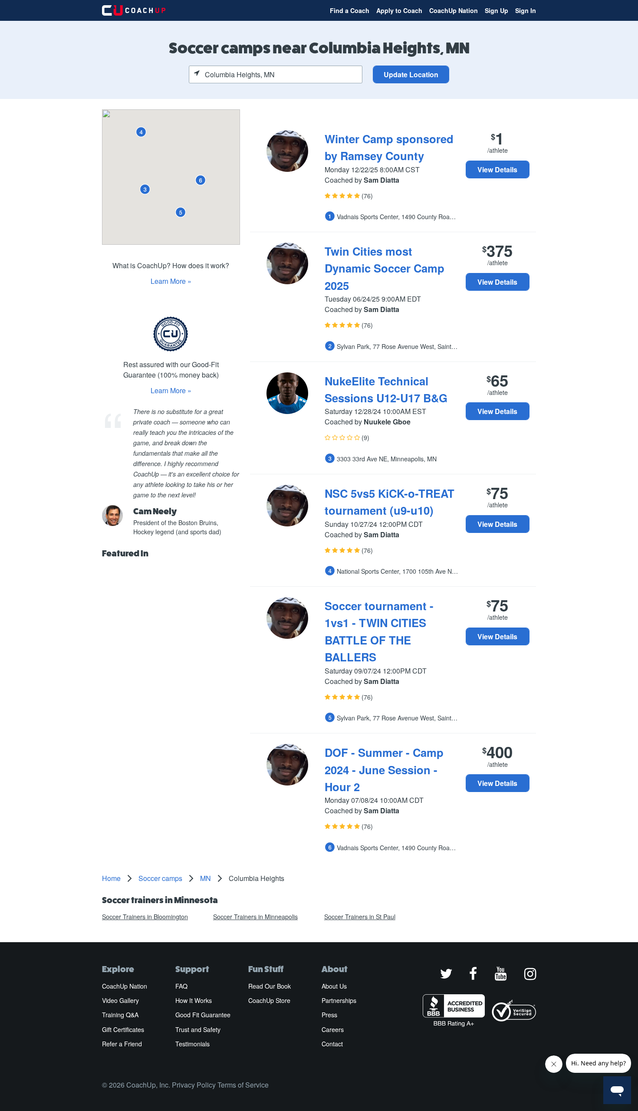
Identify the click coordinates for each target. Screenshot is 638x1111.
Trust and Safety (197, 1029)
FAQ (181, 986)
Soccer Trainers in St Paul (359, 916)
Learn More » (171, 281)
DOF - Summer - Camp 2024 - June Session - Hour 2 (384, 769)
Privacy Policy (194, 1085)
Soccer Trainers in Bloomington (145, 916)
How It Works (193, 1000)
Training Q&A (120, 1014)
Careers (333, 1029)
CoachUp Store (269, 1000)
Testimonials (192, 1043)
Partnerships (339, 1000)
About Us (334, 986)
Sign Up (496, 10)
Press (329, 1014)
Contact (332, 1043)
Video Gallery (120, 1000)
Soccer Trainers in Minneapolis (255, 916)
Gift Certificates (123, 1029)
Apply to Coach (399, 10)
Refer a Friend (122, 1043)
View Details (497, 169)
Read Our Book (269, 986)
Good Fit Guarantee (202, 1014)
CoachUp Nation (453, 10)
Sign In (525, 10)
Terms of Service (243, 1085)
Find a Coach (349, 10)
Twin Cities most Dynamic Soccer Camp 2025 (384, 268)
